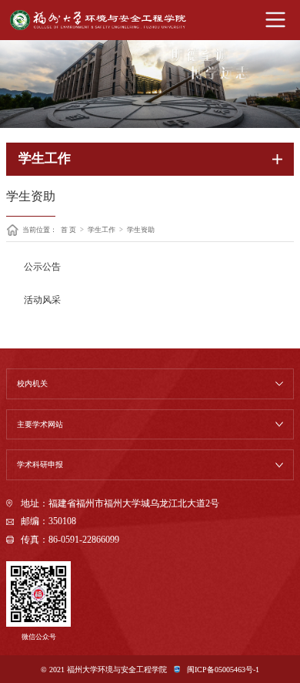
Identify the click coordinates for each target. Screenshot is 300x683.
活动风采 (42, 300)
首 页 (68, 230)
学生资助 (141, 230)
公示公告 (42, 267)
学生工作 (101, 230)
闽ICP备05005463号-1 (222, 669)
